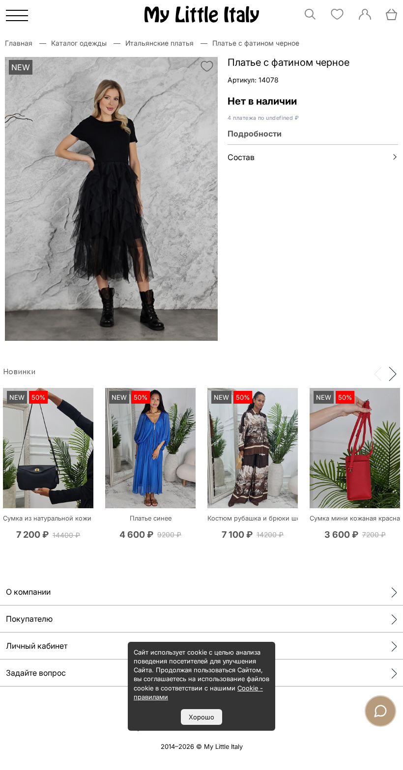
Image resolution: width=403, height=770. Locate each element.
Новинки (19, 372)
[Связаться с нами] (380, 711)
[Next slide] (392, 373)
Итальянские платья (159, 43)
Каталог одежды (79, 43)
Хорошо (201, 717)
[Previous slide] (378, 373)
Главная (18, 43)
